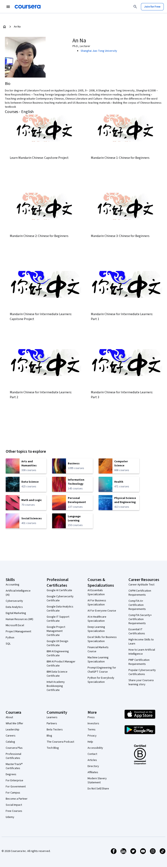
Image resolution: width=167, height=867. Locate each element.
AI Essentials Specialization (96, 592)
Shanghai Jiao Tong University (99, 51)
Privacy (92, 736)
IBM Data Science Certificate (57, 674)
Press (91, 717)
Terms (92, 730)
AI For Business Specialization (97, 602)
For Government (16, 787)
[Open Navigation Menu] (8, 7)
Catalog (10, 742)
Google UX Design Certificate (57, 643)
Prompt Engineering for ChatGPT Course (102, 670)
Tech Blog (53, 748)
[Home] (4, 26)
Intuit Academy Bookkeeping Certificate (56, 686)
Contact (92, 754)
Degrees (11, 774)
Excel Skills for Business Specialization (102, 639)
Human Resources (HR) (19, 619)
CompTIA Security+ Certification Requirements (140, 619)
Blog (49, 736)
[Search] (135, 7)
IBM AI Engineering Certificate (58, 653)
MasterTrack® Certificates (14, 766)
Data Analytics (14, 607)
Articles (92, 760)
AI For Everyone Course (102, 611)
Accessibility (95, 748)
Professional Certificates (13, 756)
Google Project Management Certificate (56, 631)
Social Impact (14, 805)
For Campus (13, 793)
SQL (8, 644)
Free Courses (14, 811)
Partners (52, 723)
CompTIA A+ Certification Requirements (137, 605)
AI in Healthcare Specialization (97, 619)
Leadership (12, 730)
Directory (93, 766)
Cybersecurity (14, 601)
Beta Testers (55, 730)
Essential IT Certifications (137, 631)
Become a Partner (16, 799)
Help (90, 742)
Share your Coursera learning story (141, 682)
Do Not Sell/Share (98, 789)
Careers (10, 736)
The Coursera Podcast (60, 742)
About (9, 717)
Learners (52, 717)
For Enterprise (14, 780)
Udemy (10, 817)
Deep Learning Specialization (96, 629)
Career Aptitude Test (141, 585)
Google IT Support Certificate (58, 619)
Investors (93, 723)
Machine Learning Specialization (98, 659)
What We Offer (14, 723)
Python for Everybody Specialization (101, 680)
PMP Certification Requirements (139, 662)
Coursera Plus (14, 748)
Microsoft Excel (15, 625)
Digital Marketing (16, 613)
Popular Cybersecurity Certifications (142, 672)
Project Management (18, 631)
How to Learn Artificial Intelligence (142, 652)
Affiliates (93, 772)
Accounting (12, 585)
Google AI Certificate (59, 590)
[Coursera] (28, 6)
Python (10, 638)
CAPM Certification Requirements (140, 593)
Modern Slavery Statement (97, 780)
